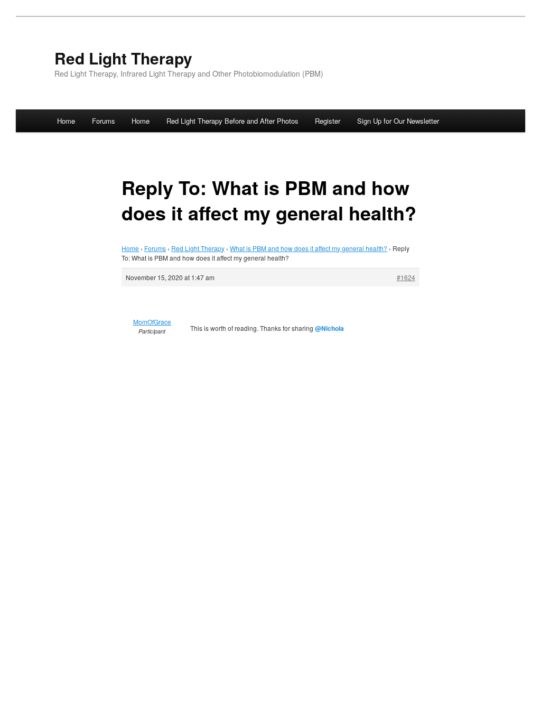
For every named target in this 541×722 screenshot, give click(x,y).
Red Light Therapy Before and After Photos (232, 121)
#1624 (406, 277)
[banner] (270, 65)
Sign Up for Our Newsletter (398, 121)
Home (66, 121)
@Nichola (329, 328)
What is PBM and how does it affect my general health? (308, 248)
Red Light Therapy (123, 58)
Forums (103, 121)
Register (327, 121)
